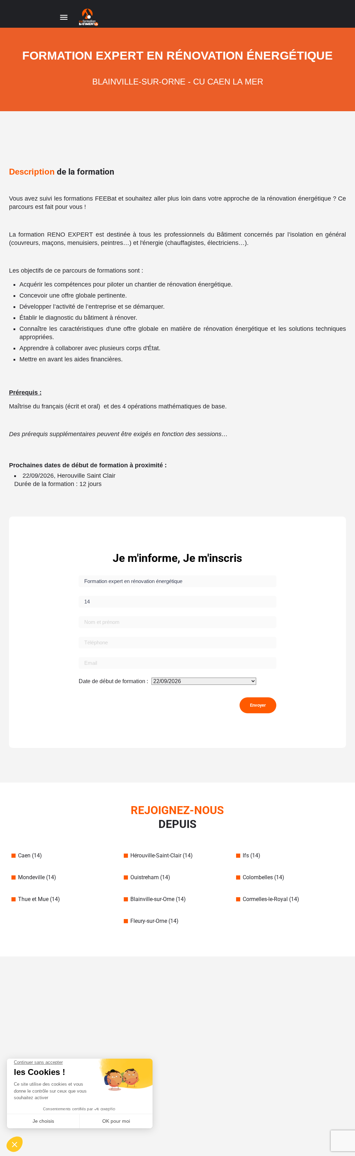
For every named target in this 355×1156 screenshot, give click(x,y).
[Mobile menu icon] (64, 17)
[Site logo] (89, 17)
